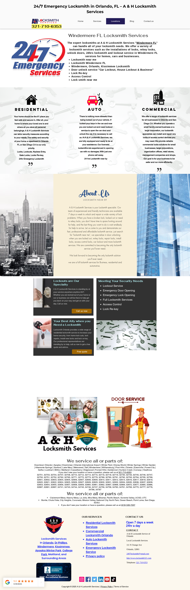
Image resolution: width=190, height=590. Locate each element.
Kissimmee (62, 546)
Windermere (45, 546)
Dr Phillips (61, 542)
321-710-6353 (125, 472)
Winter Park (53, 550)
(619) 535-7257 (128, 505)
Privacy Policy (107, 586)
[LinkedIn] (100, 579)
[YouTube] (107, 579)
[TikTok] (113, 579)
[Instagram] (81, 579)
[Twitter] (94, 579)
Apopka (40, 550)
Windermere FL (146, 42)
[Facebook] (88, 579)
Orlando (48, 542)
